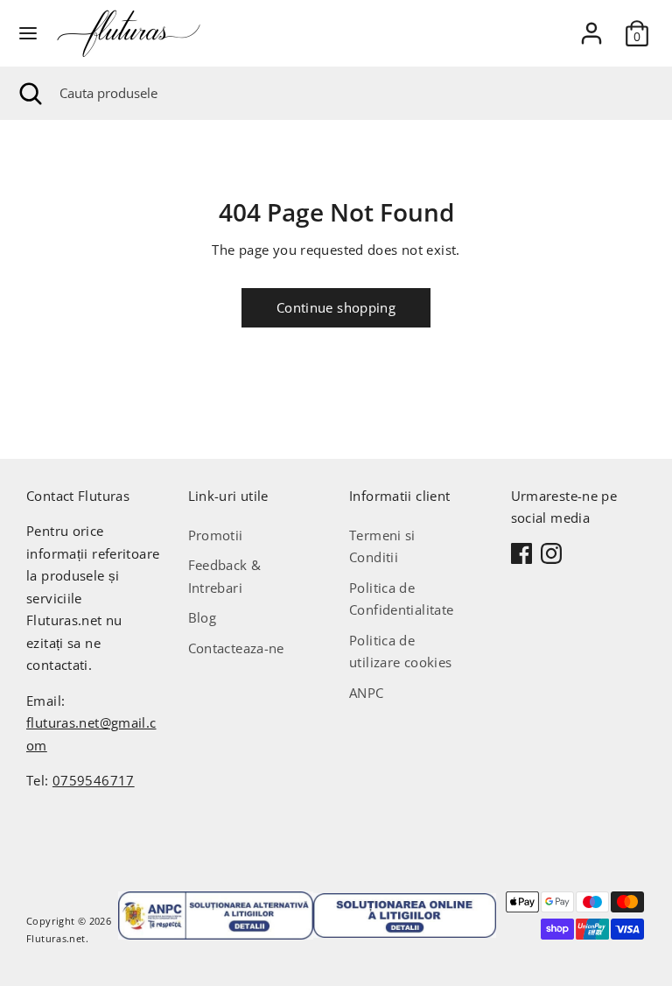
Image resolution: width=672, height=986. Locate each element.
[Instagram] (551, 553)
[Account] (591, 26)
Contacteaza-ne (236, 648)
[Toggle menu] (28, 33)
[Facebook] (521, 553)
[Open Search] (29, 93)
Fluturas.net (56, 938)
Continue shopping (336, 307)
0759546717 (93, 780)
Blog (202, 617)
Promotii (215, 535)
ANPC (366, 692)
